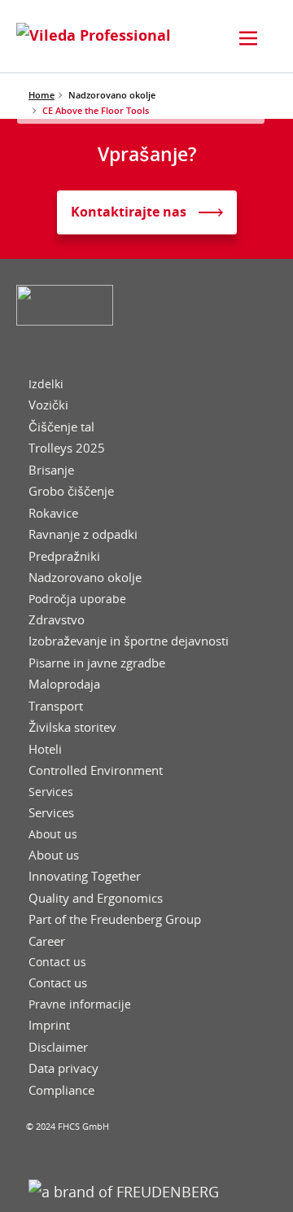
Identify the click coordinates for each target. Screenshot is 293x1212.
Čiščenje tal (61, 427)
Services (50, 792)
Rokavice (53, 513)
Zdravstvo (56, 620)
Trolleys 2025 (66, 448)
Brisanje (51, 470)
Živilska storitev (72, 727)
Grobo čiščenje (71, 491)
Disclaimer (58, 1047)
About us (52, 834)
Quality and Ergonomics (95, 898)
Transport (55, 706)
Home (41, 95)
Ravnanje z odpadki (83, 534)
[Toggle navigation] (248, 38)
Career (46, 941)
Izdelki (45, 384)
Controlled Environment (95, 770)
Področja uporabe (77, 599)
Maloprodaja (64, 684)
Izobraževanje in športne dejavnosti (128, 641)
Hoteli (45, 749)
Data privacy (63, 1068)
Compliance (61, 1090)
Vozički (48, 405)
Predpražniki (64, 556)
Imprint (49, 1025)
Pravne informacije (79, 1004)
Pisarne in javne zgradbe (96, 663)
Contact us (57, 962)
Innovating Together (84, 876)
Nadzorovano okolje (85, 577)
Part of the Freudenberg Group (114, 919)
